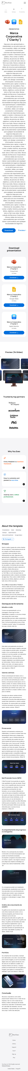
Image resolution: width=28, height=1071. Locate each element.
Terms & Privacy (6, 1065)
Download (9, 230)
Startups (4, 532)
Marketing (18, 530)
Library (14, 1043)
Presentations (5, 530)
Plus (14, 1057)
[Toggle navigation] (24, 3)
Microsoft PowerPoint (7, 535)
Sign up (14, 1054)
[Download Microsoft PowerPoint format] (7, 21)
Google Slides (18, 535)
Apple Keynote (12, 532)
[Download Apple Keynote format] (14, 21)
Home (14, 1040)
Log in (14, 1050)
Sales (12, 530)
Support (14, 1047)
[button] (8, 539)
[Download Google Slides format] (20, 21)
